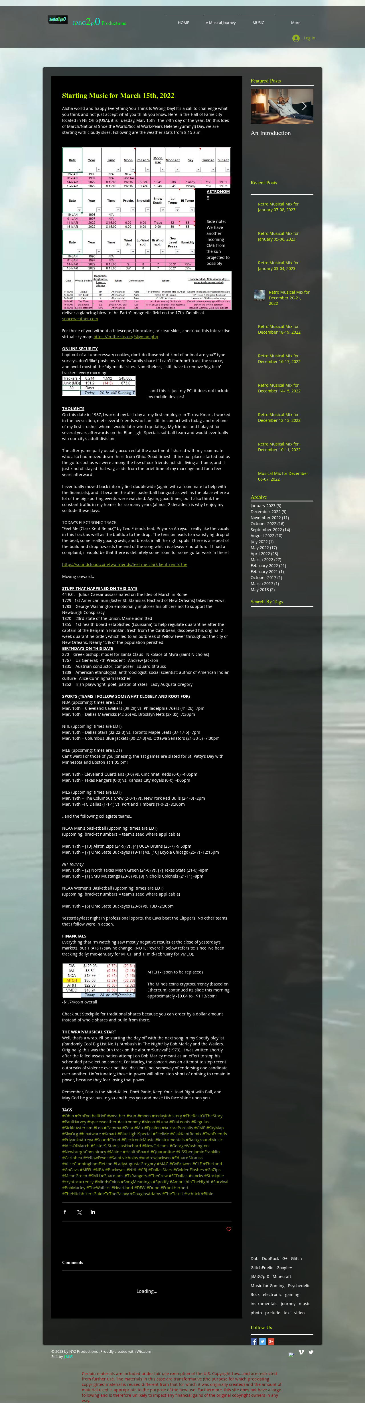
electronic (272, 1290)
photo (256, 1308)
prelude (272, 1308)
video (299, 1308)
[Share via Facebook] (65, 1212)
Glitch (296, 1254)
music (304, 1299)
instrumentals (264, 1299)
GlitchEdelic (262, 1263)
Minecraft (282, 1272)
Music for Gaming (268, 1281)
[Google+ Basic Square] (271, 1337)
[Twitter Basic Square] (262, 1337)
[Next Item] (304, 106)
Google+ (284, 1263)
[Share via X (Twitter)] (79, 1212)
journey (288, 1299)
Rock (255, 1290)
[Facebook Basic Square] (254, 1337)
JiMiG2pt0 (260, 1272)
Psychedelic (299, 1281)
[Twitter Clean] (311, 1348)
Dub (255, 1254)
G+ (284, 1254)
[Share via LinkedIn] (93, 1212)
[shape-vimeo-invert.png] (301, 1348)
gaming (292, 1290)
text (287, 1308)
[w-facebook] (291, 1351)
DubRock (270, 1254)
